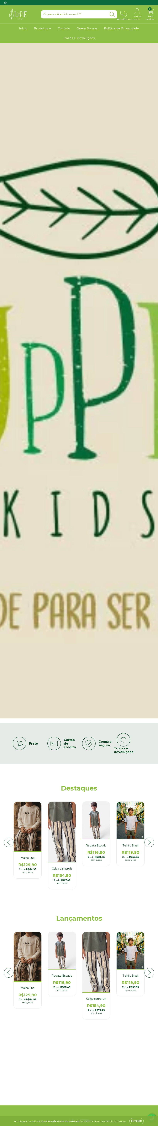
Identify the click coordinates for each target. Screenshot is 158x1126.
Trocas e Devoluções (79, 38)
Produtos (41, 28)
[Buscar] (112, 14)
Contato (64, 28)
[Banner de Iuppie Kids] (33, 1067)
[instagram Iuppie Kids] (5, 2)
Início (23, 28)
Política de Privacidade (121, 28)
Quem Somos (87, 28)
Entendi (136, 1121)
